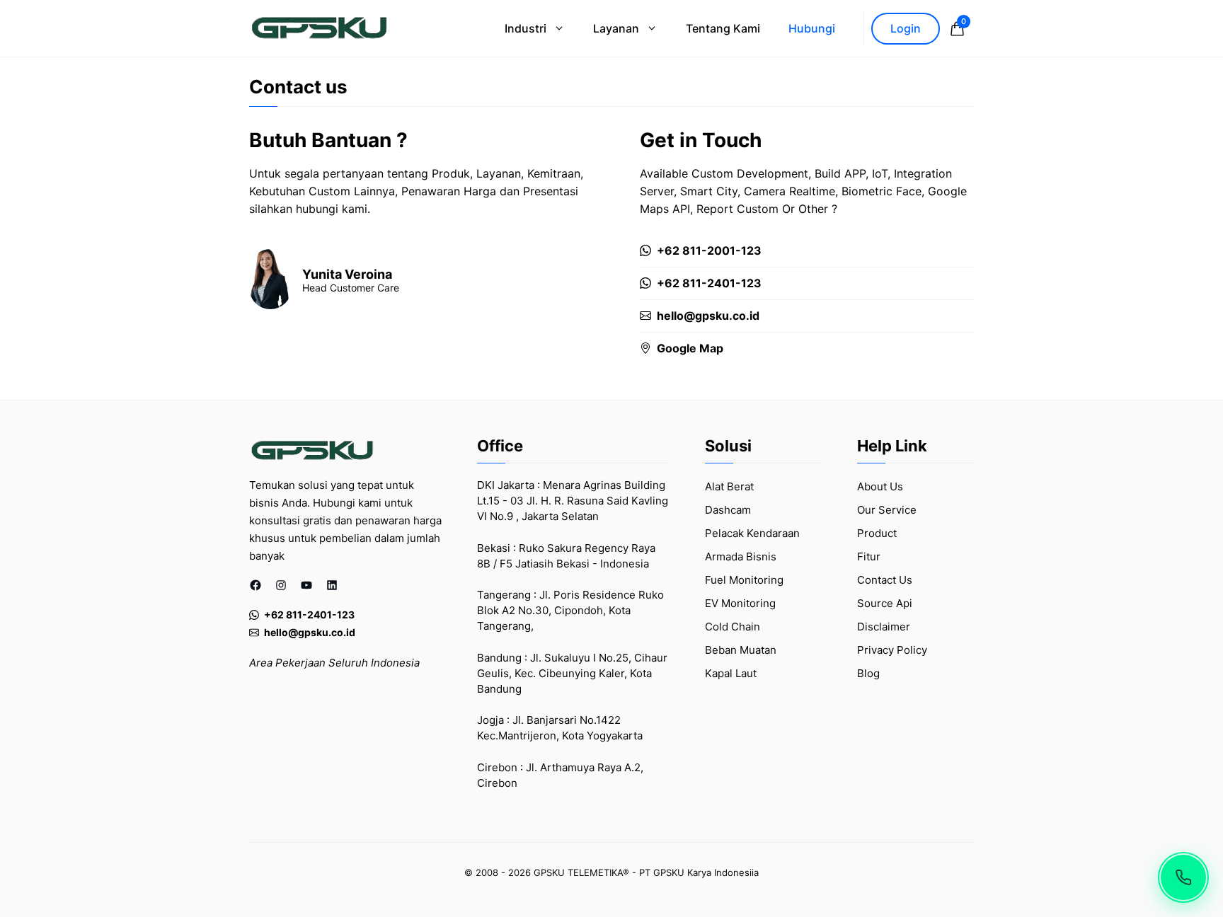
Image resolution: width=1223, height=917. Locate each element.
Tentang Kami (723, 28)
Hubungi (811, 28)
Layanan (616, 28)
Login (905, 28)
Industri (525, 28)
